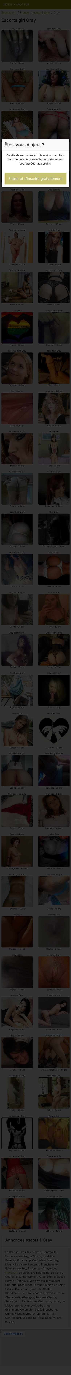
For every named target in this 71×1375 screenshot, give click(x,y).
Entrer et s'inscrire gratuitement (35, 178)
